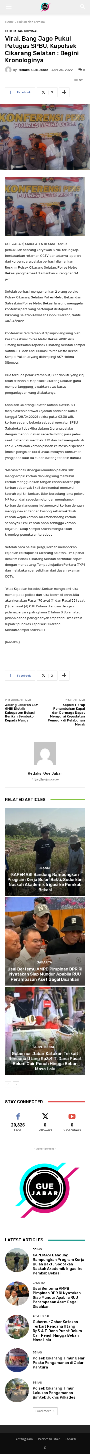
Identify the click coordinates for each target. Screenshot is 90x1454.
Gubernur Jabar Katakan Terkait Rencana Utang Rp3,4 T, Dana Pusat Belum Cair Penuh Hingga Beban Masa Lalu (45, 1061)
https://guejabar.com (45, 779)
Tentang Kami (24, 1439)
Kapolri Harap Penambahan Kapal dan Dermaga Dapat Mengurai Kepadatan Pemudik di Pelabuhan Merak (66, 714)
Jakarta (44, 962)
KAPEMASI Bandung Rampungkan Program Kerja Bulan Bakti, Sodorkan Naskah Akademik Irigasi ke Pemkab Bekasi (45, 882)
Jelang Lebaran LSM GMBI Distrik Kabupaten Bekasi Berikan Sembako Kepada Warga (21, 712)
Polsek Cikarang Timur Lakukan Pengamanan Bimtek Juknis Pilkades (54, 1393)
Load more (43, 1411)
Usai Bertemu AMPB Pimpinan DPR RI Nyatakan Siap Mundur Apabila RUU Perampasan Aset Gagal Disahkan (45, 974)
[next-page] (16, 1084)
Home (9, 22)
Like (18, 1114)
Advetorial (44, 1046)
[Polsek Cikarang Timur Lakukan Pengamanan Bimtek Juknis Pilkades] (17, 1390)
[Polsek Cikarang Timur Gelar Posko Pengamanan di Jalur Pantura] (17, 1360)
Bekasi (44, 867)
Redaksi (70, 1439)
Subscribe (72, 1114)
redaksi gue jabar (33, 69)
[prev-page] (8, 1084)
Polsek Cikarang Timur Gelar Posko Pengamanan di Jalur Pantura (59, 1362)
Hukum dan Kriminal (31, 22)
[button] (8, 7)
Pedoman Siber (49, 1439)
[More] (64, 92)
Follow (45, 1114)
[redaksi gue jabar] (9, 69)
